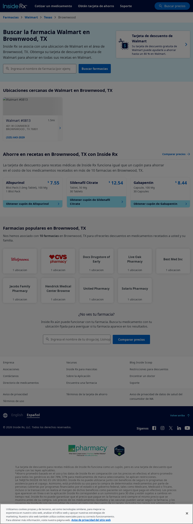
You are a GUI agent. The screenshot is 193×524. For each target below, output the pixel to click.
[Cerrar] (187, 513)
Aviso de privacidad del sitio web (91, 520)
